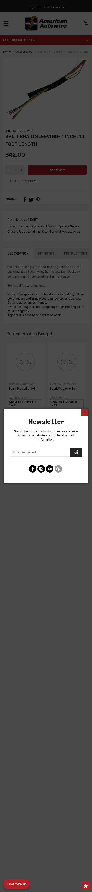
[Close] (84, 412)
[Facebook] (32, 469)
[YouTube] (49, 469)
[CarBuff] (58, 469)
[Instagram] (41, 469)
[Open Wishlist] (85, 885)
